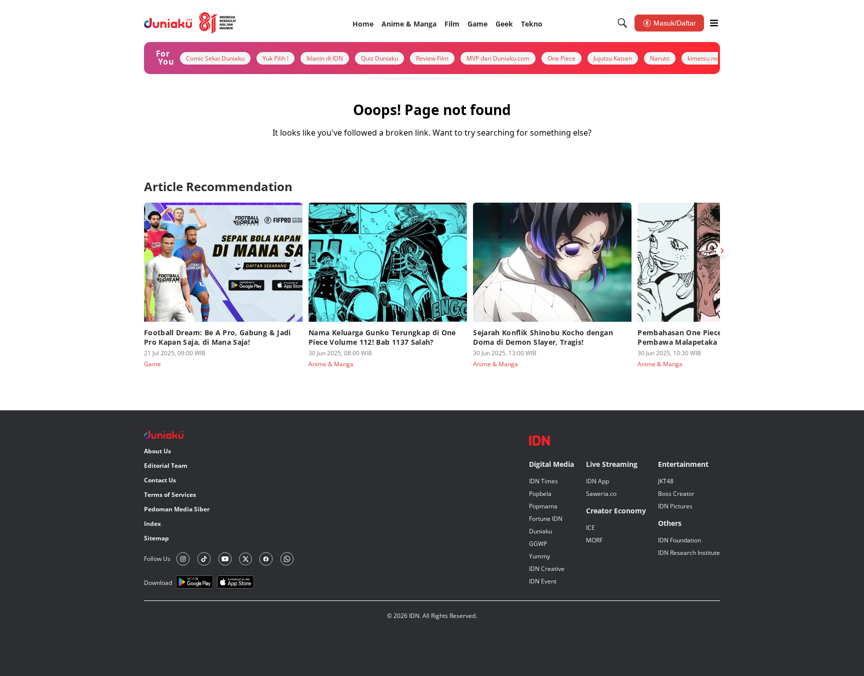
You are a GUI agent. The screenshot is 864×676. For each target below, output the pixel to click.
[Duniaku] (190, 23)
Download (158, 582)
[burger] (714, 23)
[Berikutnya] (722, 251)
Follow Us (157, 558)
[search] (622, 23)
